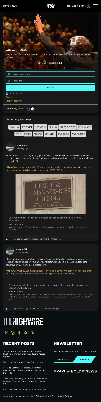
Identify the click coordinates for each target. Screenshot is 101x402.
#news (19, 134)
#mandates (84, 127)
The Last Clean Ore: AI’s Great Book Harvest (23, 362)
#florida (53, 127)
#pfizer (27, 134)
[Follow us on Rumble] (26, 333)
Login (26, 239)
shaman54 (21, 146)
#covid (27, 127)
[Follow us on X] (6, 333)
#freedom (67, 127)
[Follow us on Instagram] (13, 333)
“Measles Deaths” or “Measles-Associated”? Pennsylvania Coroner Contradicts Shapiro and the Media (24, 370)
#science (38, 134)
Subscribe (84, 359)
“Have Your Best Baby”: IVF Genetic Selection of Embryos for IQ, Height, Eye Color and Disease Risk (25, 381)
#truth (50, 133)
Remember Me (16, 93)
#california (14, 127)
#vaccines (78, 134)
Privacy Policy (42, 396)
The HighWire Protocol (62, 396)
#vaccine (63, 134)
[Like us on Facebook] (19, 333)
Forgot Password (14, 101)
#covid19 (40, 127)
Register (10, 97)
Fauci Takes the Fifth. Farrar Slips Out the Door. (25, 390)
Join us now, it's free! (50, 63)
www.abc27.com (16, 291)
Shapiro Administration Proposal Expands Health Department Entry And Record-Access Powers (24, 354)
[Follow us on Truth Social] (32, 333)
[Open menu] (95, 6)
